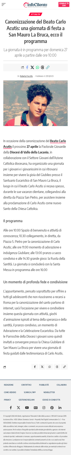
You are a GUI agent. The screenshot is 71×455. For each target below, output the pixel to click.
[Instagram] (44, 407)
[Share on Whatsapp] (37, 67)
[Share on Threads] (42, 67)
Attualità (35, 14)
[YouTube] (27, 407)
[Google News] (35, 407)
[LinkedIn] (60, 407)
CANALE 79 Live (64, 4)
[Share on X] (32, 67)
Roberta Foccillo (26, 76)
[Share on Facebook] (27, 67)
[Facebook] (11, 407)
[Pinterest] (52, 407)
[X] (18, 407)
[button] (4, 4)
